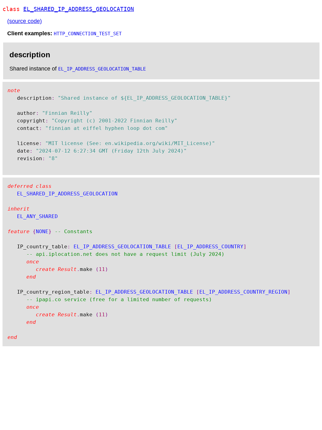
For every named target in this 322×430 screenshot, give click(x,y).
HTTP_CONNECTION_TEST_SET (88, 34)
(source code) (24, 21)
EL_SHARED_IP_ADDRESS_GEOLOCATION (78, 9)
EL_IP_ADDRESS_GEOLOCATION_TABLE (102, 69)
